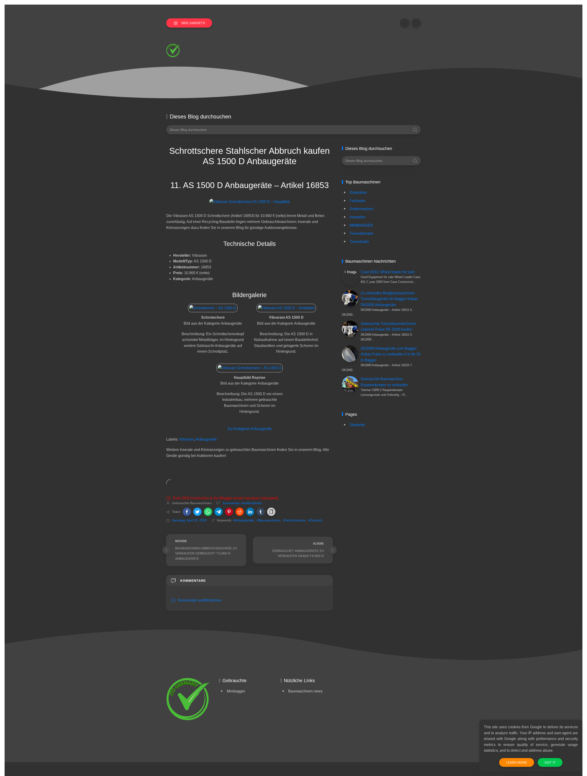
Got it (550, 762)
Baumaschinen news (305, 691)
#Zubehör (315, 520)
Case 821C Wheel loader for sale (388, 272)
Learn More (516, 762)
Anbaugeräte (206, 439)
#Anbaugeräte (243, 520)
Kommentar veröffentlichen (242, 503)
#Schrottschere (294, 520)
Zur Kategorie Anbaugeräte (249, 429)
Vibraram (186, 439)
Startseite (357, 425)
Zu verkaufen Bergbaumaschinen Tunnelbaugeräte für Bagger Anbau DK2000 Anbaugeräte (389, 299)
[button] (187, 512)
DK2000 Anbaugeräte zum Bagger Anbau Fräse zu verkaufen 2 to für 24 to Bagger (391, 354)
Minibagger (236, 691)
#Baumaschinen (268, 520)
